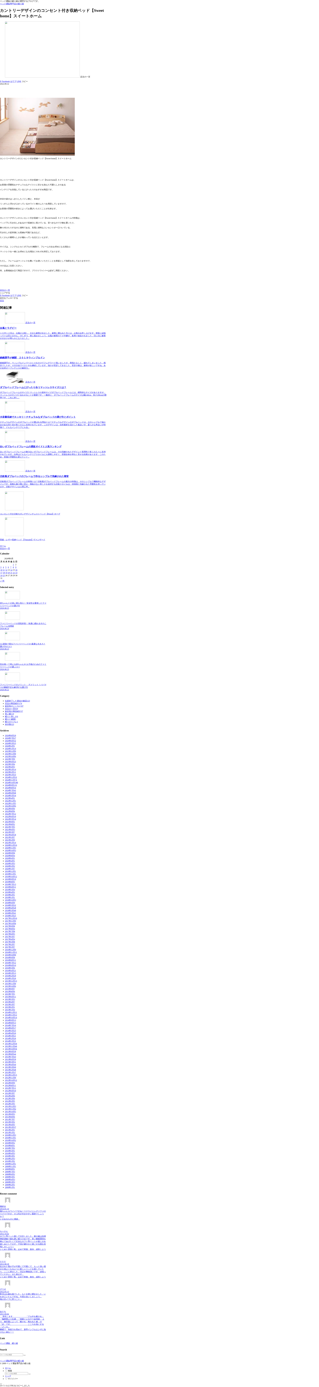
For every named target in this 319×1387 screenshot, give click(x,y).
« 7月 (2, 581)
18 (4, 573)
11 (4, 570)
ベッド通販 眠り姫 (9, 1343)
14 (11, 570)
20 (9, 573)
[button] (25, 81)
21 (11, 573)
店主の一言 (5, 290)
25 (4, 575)
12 (6, 570)
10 (1, 570)
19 (6, 573)
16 (16, 570)
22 (14, 573)
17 (1, 573)
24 (1, 575)
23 (16, 573)
